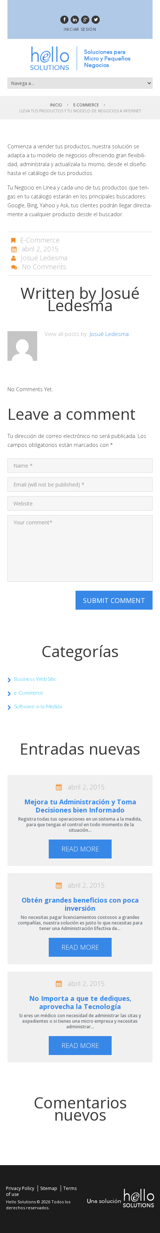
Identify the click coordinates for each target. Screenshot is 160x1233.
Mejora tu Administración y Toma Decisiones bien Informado (80, 805)
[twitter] (96, 20)
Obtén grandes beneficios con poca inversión (80, 904)
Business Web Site (35, 679)
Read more (80, 848)
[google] (85, 20)
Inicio (56, 105)
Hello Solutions (21, 1201)
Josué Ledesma (44, 257)
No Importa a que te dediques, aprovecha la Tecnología (80, 1002)
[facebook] (64, 20)
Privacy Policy (20, 1188)
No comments (44, 266)
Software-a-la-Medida (38, 706)
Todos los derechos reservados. (38, 1204)
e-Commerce (86, 105)
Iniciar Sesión (80, 29)
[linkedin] (75, 20)
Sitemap (48, 1188)
